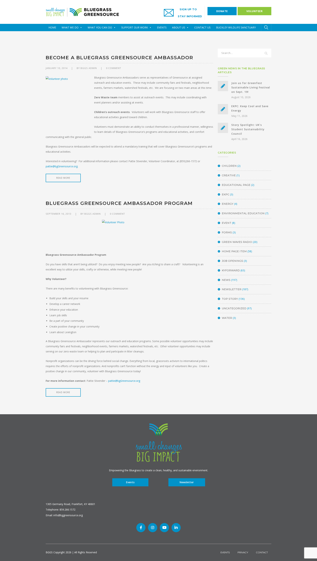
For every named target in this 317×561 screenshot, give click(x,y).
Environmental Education (243, 213)
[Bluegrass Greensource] (82, 11)
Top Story (230, 298)
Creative (229, 175)
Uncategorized (234, 308)
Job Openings (232, 261)
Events (130, 482)
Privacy (243, 552)
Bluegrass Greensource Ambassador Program (119, 203)
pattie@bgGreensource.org (62, 166)
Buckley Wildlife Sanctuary (236, 27)
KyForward (231, 270)
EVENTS (162, 27)
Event (226, 223)
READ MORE (63, 177)
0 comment (113, 68)
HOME (52, 27)
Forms (227, 232)
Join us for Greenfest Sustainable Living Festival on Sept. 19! (250, 87)
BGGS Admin (89, 68)
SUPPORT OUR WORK (134, 27)
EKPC (225, 194)
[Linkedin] (176, 527)
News (226, 280)
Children (229, 165)
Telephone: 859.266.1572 (60, 509)
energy (227, 203)
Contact (262, 552)
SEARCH (266, 53)
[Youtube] (164, 527)
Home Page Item (234, 251)
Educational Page (236, 185)
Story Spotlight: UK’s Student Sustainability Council (248, 129)
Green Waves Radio (237, 242)
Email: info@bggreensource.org (64, 515)
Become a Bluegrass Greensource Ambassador (119, 58)
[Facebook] (140, 527)
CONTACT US (202, 27)
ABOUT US (178, 27)
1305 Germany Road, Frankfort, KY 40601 (70, 504)
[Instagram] (152, 527)
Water (227, 318)
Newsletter (231, 289)
